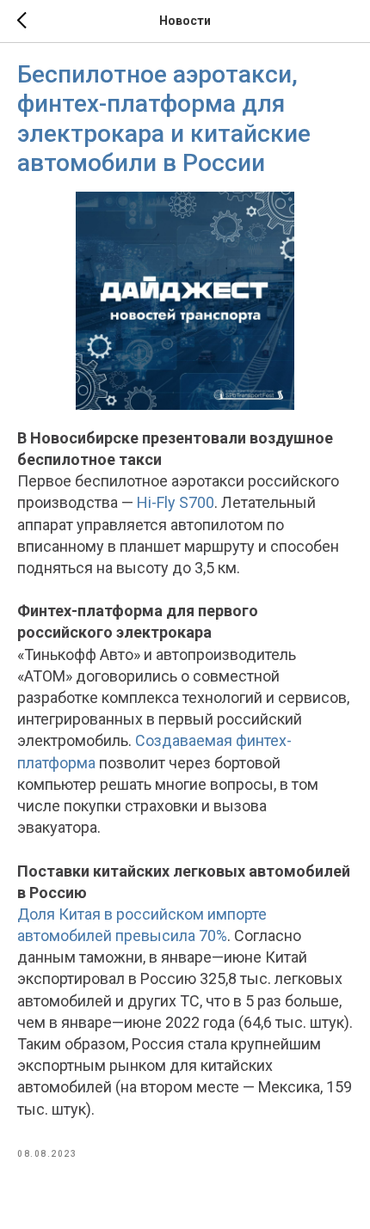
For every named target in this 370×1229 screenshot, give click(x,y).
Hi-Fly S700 (175, 502)
